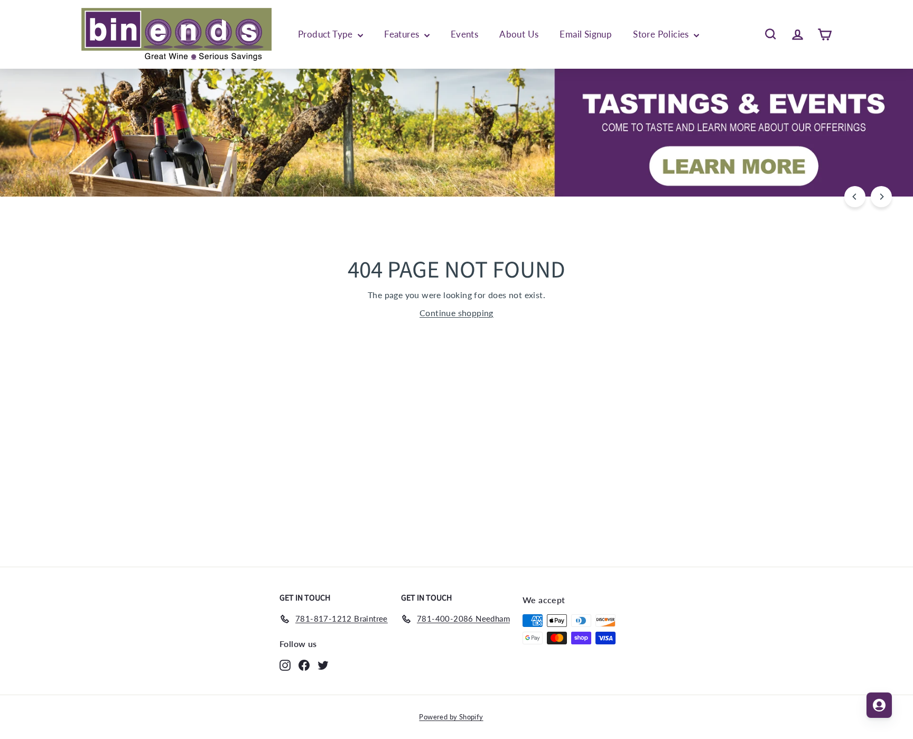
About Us (518, 34)
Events (464, 34)
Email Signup (586, 34)
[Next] (881, 196)
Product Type (326, 34)
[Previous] (854, 196)
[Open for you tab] (879, 705)
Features (403, 34)
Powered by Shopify (451, 717)
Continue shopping (456, 313)
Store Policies (662, 34)
